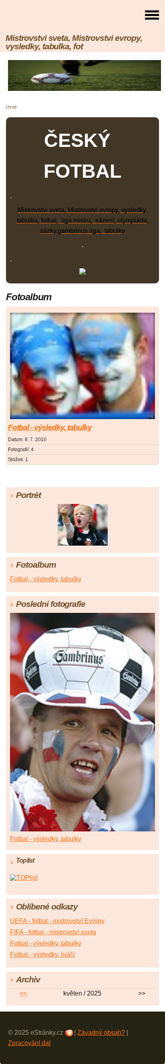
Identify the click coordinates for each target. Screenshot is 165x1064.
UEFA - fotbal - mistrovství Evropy (57, 920)
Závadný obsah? (101, 1032)
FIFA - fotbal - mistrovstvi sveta (53, 932)
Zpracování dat (29, 1043)
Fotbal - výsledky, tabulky (50, 427)
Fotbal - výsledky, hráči (42, 954)
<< (23, 993)
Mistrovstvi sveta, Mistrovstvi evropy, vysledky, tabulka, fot (74, 42)
